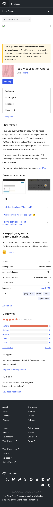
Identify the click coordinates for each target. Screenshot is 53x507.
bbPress (7, 458)
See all (48, 347)
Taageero (9, 116)
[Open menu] (49, 3)
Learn (5, 428)
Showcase (32, 407)
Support (6, 432)
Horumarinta (10, 110)
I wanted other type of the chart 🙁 (18, 215)
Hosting (5, 415)
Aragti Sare (7, 305)
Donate (32, 436)
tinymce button (44, 299)
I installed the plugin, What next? (17, 207)
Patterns (31, 420)
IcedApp (42, 168)
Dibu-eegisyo (11, 97)
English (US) (46, 288)
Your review (7, 347)
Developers (7, 436)
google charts (29, 294)
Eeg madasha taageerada (14, 369)
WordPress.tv (9, 441)
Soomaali (12, 473)
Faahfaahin (10, 91)
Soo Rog (7, 82)
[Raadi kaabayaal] (28, 19)
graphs (39, 294)
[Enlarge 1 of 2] (22, 182)
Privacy (5, 420)
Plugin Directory (9, 11)
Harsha (25, 73)
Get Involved (34, 428)
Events (31, 432)
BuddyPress (9, 462)
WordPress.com (10, 449)
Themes (31, 411)
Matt (5, 453)
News (5, 411)
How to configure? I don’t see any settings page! (14, 223)
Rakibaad (9, 104)
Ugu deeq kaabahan (11, 392)
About (5, 407)
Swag (31, 441)
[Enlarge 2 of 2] (47, 182)
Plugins (31, 415)
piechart (47, 294)
